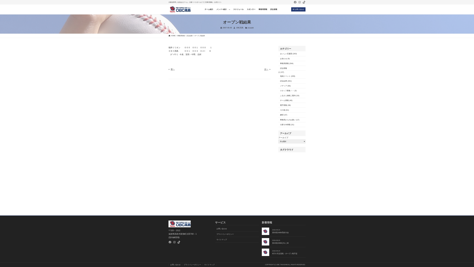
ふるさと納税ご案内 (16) (289, 96)
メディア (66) (285, 86)
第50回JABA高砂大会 (280, 233)
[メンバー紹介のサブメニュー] (229, 9)
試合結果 (251, 28)
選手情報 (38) (285, 105)
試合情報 (283, 68)
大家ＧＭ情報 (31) (287, 125)
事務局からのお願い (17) (289, 120)
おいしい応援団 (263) (288, 54)
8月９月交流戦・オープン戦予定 (284, 254)
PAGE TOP (462, 257)
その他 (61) (284, 110)
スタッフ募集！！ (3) (288, 91)
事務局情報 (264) (286, 63)
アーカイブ (283, 138)
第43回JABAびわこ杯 (280, 243)
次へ (266, 69)
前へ (173, 69)
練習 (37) (283, 115)
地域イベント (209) (287, 76)
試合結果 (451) (286, 81)
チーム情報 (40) (286, 100)
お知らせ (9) (285, 59)
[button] (298, 9)
